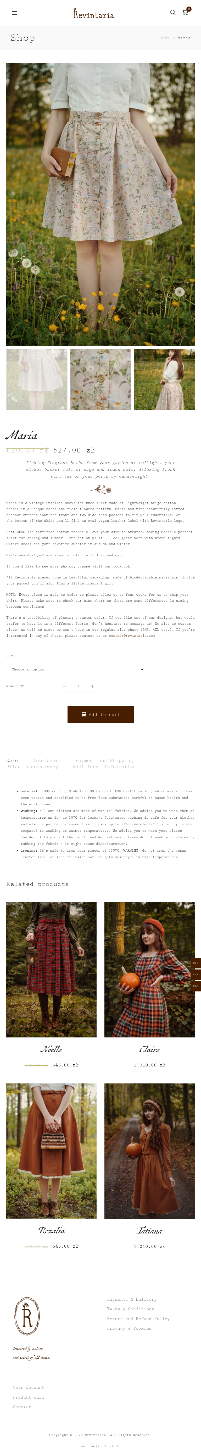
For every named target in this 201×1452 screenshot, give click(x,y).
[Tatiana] (149, 1151)
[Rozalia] (51, 1151)
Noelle (51, 1051)
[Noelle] (51, 969)
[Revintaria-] (94, 13)
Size (11, 656)
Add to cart (104, 714)
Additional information (104, 767)
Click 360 (113, 1446)
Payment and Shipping (104, 760)
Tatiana (149, 1232)
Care (12, 760)
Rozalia (51, 1232)
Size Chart (46, 760)
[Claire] (149, 969)
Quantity (15, 686)
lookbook (121, 566)
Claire (149, 1051)
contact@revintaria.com (132, 636)
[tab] (12, 761)
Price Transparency (32, 767)
